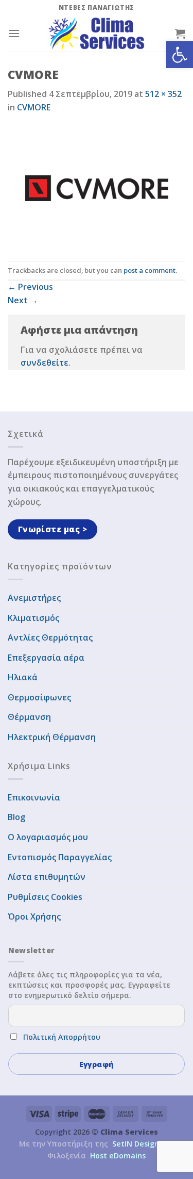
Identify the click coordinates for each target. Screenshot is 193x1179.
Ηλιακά (23, 677)
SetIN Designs (137, 1144)
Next (23, 300)
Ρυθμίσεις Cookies (45, 897)
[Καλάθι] (180, 33)
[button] (179, 54)
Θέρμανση (29, 717)
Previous (30, 286)
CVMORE (33, 107)
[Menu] (14, 33)
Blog (16, 817)
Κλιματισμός (33, 618)
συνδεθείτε (44, 362)
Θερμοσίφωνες (39, 697)
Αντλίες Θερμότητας (50, 637)
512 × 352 (163, 94)
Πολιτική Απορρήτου (61, 1037)
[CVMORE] (96, 186)
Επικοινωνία (34, 797)
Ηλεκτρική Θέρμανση (52, 737)
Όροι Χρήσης (34, 916)
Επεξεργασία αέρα (46, 657)
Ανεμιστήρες (34, 597)
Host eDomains (118, 1155)
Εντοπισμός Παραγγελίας (60, 857)
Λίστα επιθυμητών (46, 876)
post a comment (150, 270)
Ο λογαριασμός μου (48, 837)
